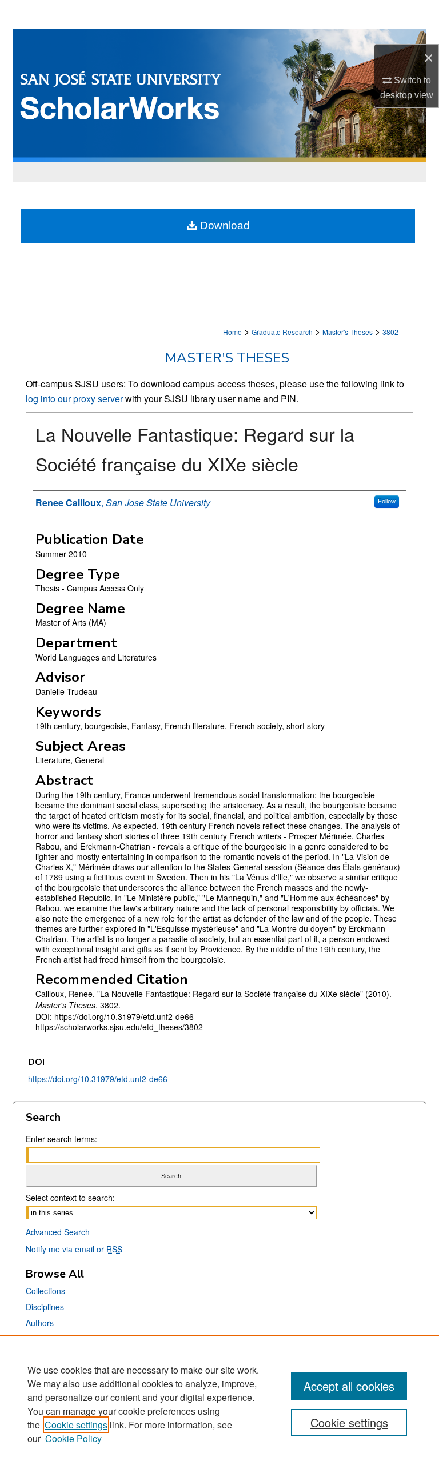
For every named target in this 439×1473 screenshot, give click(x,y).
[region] (219, 1404)
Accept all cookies (349, 1386)
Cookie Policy (73, 1438)
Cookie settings (76, 1424)
